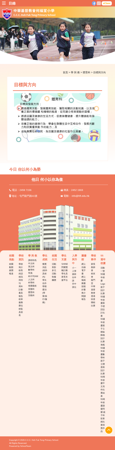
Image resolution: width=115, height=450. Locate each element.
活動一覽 (103, 269)
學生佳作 (44, 281)
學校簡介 (21, 265)
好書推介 (83, 291)
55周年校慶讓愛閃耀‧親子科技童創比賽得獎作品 (103, 415)
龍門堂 (93, 281)
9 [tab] (72, 57)
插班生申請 (74, 277)
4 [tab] (51, 57)
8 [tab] (68, 57)
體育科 (86, 72)
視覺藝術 (32, 286)
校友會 (93, 275)
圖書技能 (83, 285)
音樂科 (31, 289)
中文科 (31, 263)
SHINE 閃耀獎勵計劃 (64, 267)
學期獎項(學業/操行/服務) (44, 294)
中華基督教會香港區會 (93, 292)
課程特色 (32, 260)
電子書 (83, 272)
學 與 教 (75, 72)
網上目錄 (83, 265)
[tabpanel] (57, 41)
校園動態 (11, 265)
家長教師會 (93, 267)
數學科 (31, 270)
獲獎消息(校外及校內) (44, 270)
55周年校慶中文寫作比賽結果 (103, 386)
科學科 (31, 282)
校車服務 (21, 301)
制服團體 (54, 278)
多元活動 (54, 272)
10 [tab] (76, 57)
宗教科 (31, 295)
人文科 (31, 279)
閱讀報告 (83, 297)
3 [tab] (47, 57)
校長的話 (21, 272)
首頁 (65, 72)
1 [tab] (38, 57)
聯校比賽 (93, 304)
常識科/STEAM (33, 274)
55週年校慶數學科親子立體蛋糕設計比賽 (103, 361)
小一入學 (74, 269)
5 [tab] (55, 57)
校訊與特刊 (21, 280)
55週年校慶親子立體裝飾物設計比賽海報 (103, 332)
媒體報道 (11, 272)
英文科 (31, 266)
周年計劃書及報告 (21, 291)
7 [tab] (63, 57)
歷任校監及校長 (21, 310)
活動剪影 (54, 265)
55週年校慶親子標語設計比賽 (103, 306)
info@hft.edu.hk (80, 196)
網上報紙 (83, 278)
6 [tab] (59, 57)
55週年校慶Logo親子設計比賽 (103, 284)
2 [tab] (42, 57)
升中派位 (74, 285)
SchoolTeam (25, 446)
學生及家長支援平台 (64, 276)
